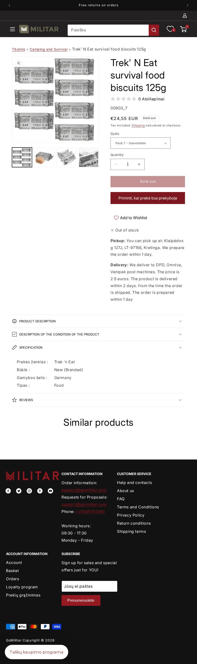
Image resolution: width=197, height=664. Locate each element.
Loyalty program (22, 587)
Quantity (117, 155)
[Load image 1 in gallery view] (22, 157)
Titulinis (18, 49)
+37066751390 (90, 511)
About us (125, 490)
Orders (12, 578)
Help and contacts (134, 482)
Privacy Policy (130, 515)
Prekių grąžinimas (23, 595)
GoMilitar (13, 640)
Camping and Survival (48, 49)
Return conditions (134, 523)
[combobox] (113, 30)
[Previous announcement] (9, 5)
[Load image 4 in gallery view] (89, 157)
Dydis (115, 134)
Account (14, 562)
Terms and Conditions (138, 507)
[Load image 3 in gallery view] (66, 157)
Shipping (138, 125)
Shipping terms (131, 531)
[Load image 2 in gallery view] (44, 157)
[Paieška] (154, 30)
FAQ (121, 498)
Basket (12, 570)
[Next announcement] (187, 5)
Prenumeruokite (80, 600)
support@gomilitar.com (84, 490)
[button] (12, 30)
